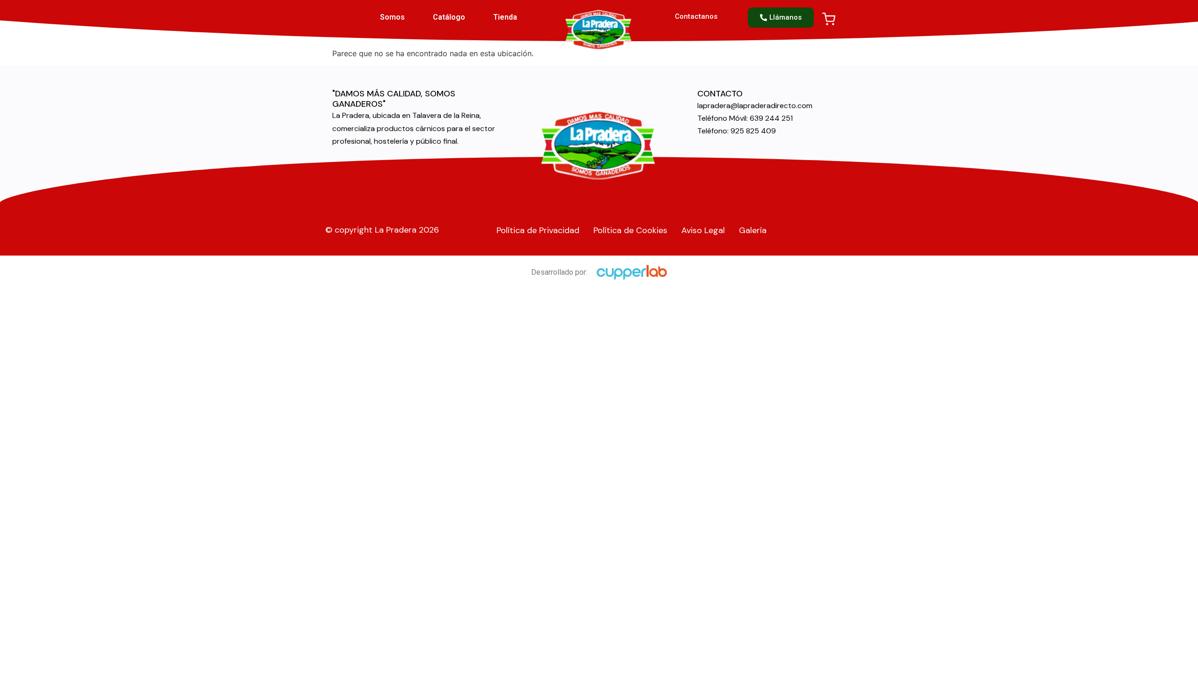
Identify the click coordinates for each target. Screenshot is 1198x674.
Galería (753, 230)
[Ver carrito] (828, 19)
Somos (392, 17)
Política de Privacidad (538, 230)
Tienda (505, 17)
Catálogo (449, 17)
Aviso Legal (703, 230)
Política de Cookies (630, 230)
